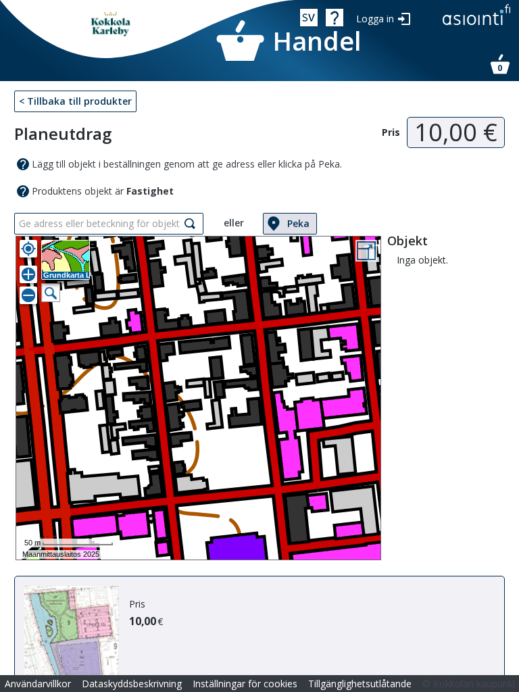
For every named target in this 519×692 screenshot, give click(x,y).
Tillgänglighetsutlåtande (360, 683)
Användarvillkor (38, 683)
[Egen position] (28, 248)
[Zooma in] (28, 274)
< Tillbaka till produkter (75, 101)
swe (308, 17)
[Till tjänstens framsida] (476, 26)
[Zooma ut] (28, 295)
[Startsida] (111, 24)
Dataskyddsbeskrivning (132, 683)
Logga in (375, 18)
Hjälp (334, 17)
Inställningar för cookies (245, 683)
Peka (298, 223)
